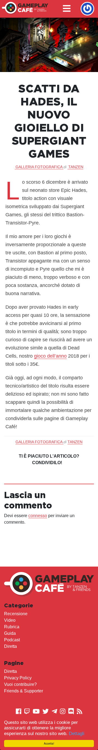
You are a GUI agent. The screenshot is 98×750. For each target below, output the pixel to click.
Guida (10, 633)
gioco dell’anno (50, 356)
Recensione (15, 613)
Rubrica (11, 626)
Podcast (12, 640)
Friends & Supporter (23, 691)
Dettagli (76, 733)
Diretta (10, 646)
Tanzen (75, 167)
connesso (37, 515)
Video (10, 620)
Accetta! (49, 743)
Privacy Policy (18, 678)
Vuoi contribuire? (20, 684)
